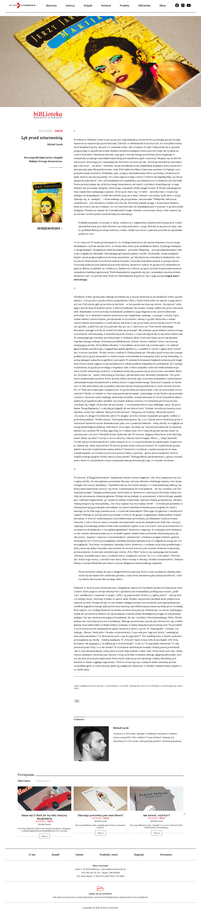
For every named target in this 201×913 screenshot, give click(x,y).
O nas (32, 854)
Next (185, 814)
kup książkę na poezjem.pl (48, 228)
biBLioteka (144, 5)
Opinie (79, 854)
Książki (88, 5)
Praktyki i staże (109, 854)
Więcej (44, 836)
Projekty (124, 5)
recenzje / (44, 821)
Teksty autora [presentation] (24, 781)
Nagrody (139, 854)
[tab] (24, 780)
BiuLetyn (51, 5)
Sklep (162, 5)
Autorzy (70, 5)
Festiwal (106, 5)
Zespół (55, 854)
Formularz (166, 854)
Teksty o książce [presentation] (43, 781)
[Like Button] (77, 701)
